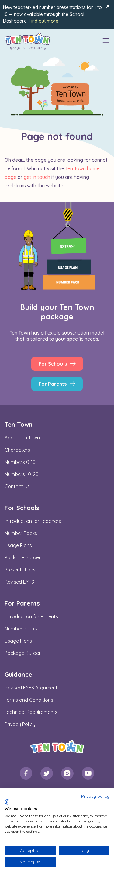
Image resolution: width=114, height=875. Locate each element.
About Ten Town (22, 438)
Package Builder (23, 557)
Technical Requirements (31, 712)
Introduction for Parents (31, 616)
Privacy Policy (20, 724)
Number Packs (21, 533)
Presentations (20, 570)
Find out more (43, 21)
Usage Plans (18, 545)
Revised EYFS (19, 582)
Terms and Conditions (29, 700)
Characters (17, 450)
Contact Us (17, 486)
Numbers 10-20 (22, 474)
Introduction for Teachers (33, 521)
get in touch (37, 177)
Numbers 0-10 (20, 462)
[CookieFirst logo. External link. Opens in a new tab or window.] (7, 802)
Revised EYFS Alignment (31, 688)
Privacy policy (95, 796)
